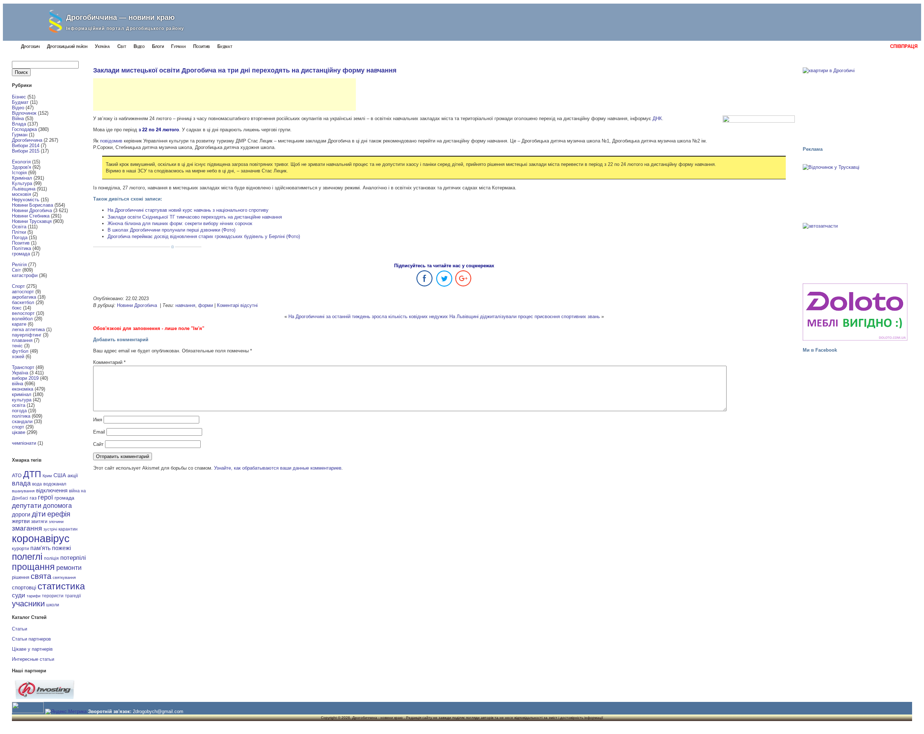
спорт (18, 427)
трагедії (73, 595)
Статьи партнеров (31, 639)
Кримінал (22, 178)
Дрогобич (30, 46)
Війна (18, 118)
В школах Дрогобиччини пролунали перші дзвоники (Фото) (171, 230)
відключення (51, 490)
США (59, 475)
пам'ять (40, 548)
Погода (19, 237)
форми (205, 305)
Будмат (224, 46)
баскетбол (23, 302)
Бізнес (19, 97)
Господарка (24, 129)
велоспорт (23, 313)
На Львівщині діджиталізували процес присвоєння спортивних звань (524, 316)
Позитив (201, 46)
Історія (19, 172)
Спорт (18, 286)
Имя (97, 419)
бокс (17, 308)
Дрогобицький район (67, 46)
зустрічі (50, 529)
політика (21, 416)
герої (45, 497)
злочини (56, 521)
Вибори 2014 (25, 145)
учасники (28, 603)
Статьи (19, 629)
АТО (17, 475)
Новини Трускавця (32, 221)
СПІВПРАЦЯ (904, 46)
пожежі (61, 548)
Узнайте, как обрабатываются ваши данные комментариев (277, 468)
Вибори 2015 (25, 151)
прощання (33, 567)
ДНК (657, 118)
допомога (57, 505)
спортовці (24, 587)
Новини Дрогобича (32, 210)
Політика (21, 248)
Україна (102, 46)
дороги (21, 514)
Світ (121, 46)
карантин (68, 529)
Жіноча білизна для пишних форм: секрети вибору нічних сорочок (180, 223)
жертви (21, 521)
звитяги (39, 521)
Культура (22, 183)
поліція (51, 558)
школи (52, 604)
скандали (22, 421)
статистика (61, 586)
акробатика (24, 297)
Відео (139, 46)
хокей (18, 356)
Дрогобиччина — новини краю (120, 17)
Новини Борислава (32, 205)
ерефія (58, 514)
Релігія (19, 264)
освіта (18, 405)
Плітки (19, 232)
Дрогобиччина (27, 140)
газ (33, 498)
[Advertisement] (224, 94)
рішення (20, 577)
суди (18, 595)
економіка (22, 389)
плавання (22, 340)
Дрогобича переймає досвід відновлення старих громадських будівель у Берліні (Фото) (204, 236)
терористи (53, 595)
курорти (20, 548)
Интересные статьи (33, 659)
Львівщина (23, 189)
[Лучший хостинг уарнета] (44, 697)
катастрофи (25, 275)
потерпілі (73, 557)
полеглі (27, 556)
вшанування (23, 491)
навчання (185, 305)
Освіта (19, 226)
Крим (47, 476)
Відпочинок (24, 113)
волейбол (22, 318)
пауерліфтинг (27, 335)
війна (17, 383)
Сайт (98, 444)
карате (19, 324)
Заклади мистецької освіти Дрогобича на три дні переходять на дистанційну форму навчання (245, 70)
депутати (27, 505)
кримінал (21, 394)
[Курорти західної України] (855, 191)
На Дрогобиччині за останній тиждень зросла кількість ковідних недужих (368, 316)
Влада (19, 124)
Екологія (21, 161)
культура (21, 400)
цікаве (18, 432)
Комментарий (109, 362)
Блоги (158, 46)
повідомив (111, 141)
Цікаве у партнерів (32, 649)
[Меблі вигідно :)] (855, 312)
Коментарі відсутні (237, 305)
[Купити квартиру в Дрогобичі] (855, 103)
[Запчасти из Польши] (855, 250)
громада (21, 253)
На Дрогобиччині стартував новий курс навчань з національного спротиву (188, 210)
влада (21, 483)
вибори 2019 (25, 378)
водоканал (54, 484)
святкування (64, 577)
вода (37, 484)
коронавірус (41, 538)
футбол (20, 351)
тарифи (33, 596)
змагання (27, 528)
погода (19, 410)
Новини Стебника (30, 216)
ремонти (69, 567)
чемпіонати (24, 443)
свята (41, 576)
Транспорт (23, 367)
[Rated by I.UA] (28, 711)
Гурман (178, 46)
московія (21, 194)
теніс (17, 345)
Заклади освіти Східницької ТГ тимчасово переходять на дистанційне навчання (195, 217)
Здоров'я (21, 167)
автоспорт (23, 291)
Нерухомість (25, 199)
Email (99, 432)
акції (72, 475)
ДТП (32, 474)
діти (39, 514)
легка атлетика (28, 329)
